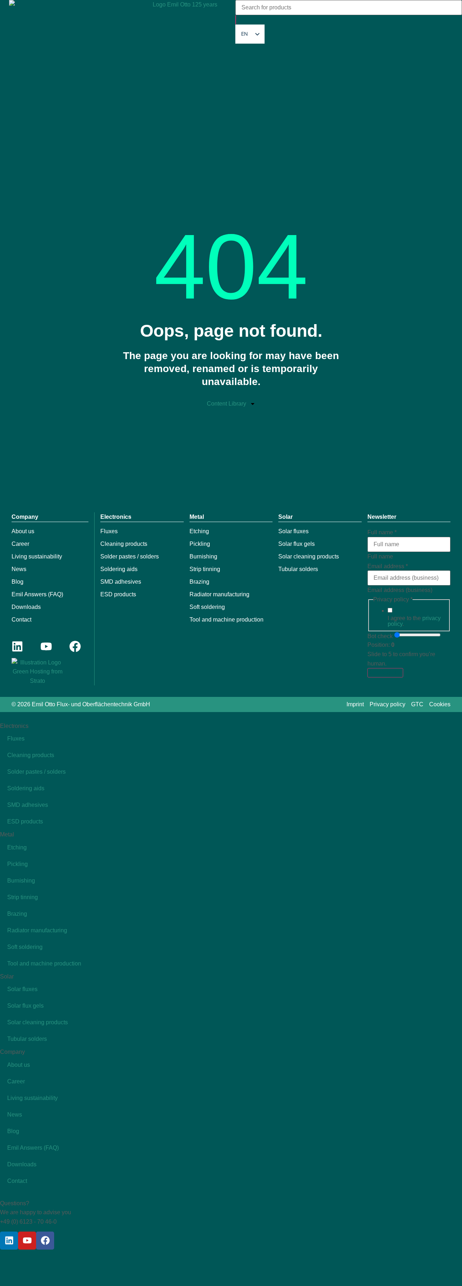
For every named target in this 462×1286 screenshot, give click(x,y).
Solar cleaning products (308, 556)
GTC (417, 704)
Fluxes (109, 531)
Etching (199, 531)
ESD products (118, 594)
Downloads (26, 607)
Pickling (199, 544)
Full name (382, 532)
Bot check (380, 636)
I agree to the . (414, 621)
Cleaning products (123, 544)
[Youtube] (46, 646)
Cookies (439, 704)
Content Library (226, 404)
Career (20, 544)
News (19, 569)
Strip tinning (204, 569)
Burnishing (203, 556)
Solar (285, 517)
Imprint (355, 704)
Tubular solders (298, 569)
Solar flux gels (296, 544)
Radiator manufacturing (219, 594)
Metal (196, 517)
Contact (21, 620)
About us (23, 531)
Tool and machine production (226, 620)
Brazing (199, 582)
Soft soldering (207, 607)
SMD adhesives (120, 582)
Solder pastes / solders (129, 556)
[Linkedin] (17, 646)
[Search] (235, 20)
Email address (387, 566)
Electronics (115, 517)
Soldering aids (119, 569)
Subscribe (385, 672)
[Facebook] (75, 646)
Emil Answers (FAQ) (37, 594)
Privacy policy (387, 704)
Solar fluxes (293, 531)
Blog (17, 582)
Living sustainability (37, 556)
